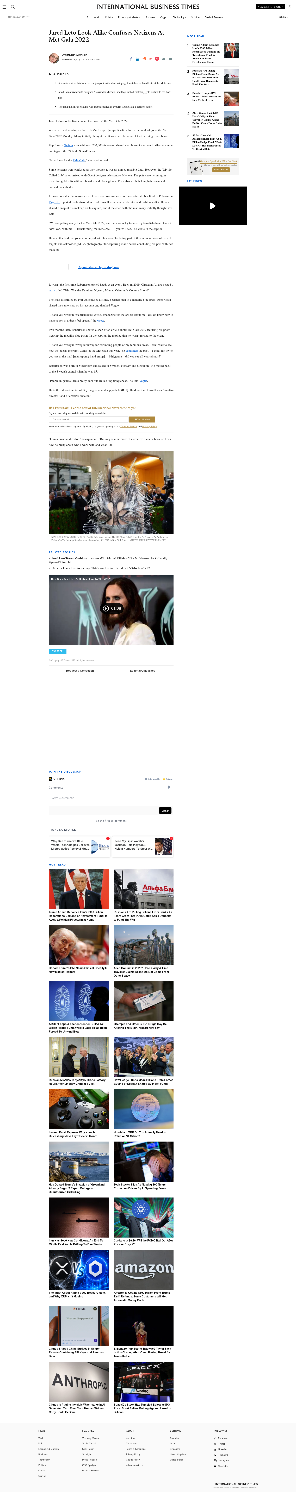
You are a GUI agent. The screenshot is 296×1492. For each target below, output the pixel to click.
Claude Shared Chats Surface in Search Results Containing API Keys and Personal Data (76, 1352)
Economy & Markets (129, 17)
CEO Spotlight (89, 1465)
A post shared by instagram (98, 267)
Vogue (143, 381)
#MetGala (79, 160)
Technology (179, 17)
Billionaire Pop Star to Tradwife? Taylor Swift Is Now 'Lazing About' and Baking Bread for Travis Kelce (142, 1352)
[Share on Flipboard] (151, 59)
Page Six (54, 202)
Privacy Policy (149, 426)
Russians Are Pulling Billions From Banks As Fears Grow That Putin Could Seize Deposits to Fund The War (143, 916)
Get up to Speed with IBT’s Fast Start (218, 161)
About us (130, 1438)
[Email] (164, 59)
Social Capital (89, 1443)
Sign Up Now (221, 169)
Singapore (175, 1449)
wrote (100, 320)
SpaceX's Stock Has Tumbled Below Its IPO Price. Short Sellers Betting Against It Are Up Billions (142, 1408)
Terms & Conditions (136, 1449)
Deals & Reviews (214, 17)
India (172, 1443)
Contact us (131, 1443)
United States (176, 1459)
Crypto (164, 17)
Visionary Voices (90, 1438)
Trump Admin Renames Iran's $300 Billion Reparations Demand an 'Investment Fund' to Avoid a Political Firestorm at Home (78, 916)
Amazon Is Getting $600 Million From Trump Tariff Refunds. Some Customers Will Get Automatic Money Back (142, 1296)
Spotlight (86, 1454)
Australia (174, 1438)
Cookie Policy (133, 1459)
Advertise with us (134, 1465)
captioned (132, 350)
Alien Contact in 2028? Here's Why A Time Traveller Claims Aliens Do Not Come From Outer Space (141, 972)
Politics (109, 17)
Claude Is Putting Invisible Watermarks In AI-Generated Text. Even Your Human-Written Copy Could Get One (77, 1408)
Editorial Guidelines (142, 670)
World (97, 17)
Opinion (195, 17)
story (52, 290)
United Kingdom (178, 1454)
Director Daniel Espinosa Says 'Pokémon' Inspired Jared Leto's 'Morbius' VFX (101, 568)
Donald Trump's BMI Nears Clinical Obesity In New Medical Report (206, 96)
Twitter (68, 145)
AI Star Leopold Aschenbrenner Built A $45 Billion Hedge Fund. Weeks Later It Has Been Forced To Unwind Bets (78, 1028)
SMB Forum (88, 1449)
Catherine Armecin (76, 54)
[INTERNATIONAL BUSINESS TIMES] (148, 7)
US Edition (283, 17)
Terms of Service (128, 426)
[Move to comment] (170, 59)
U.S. (87, 17)
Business (150, 17)
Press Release (89, 1459)
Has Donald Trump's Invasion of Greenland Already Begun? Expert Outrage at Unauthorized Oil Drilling (77, 1188)
